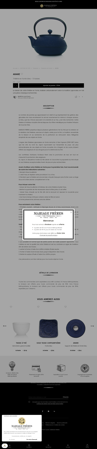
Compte (68, 447)
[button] (29, 446)
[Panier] (87, 446)
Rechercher (48, 447)
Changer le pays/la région (48, 235)
